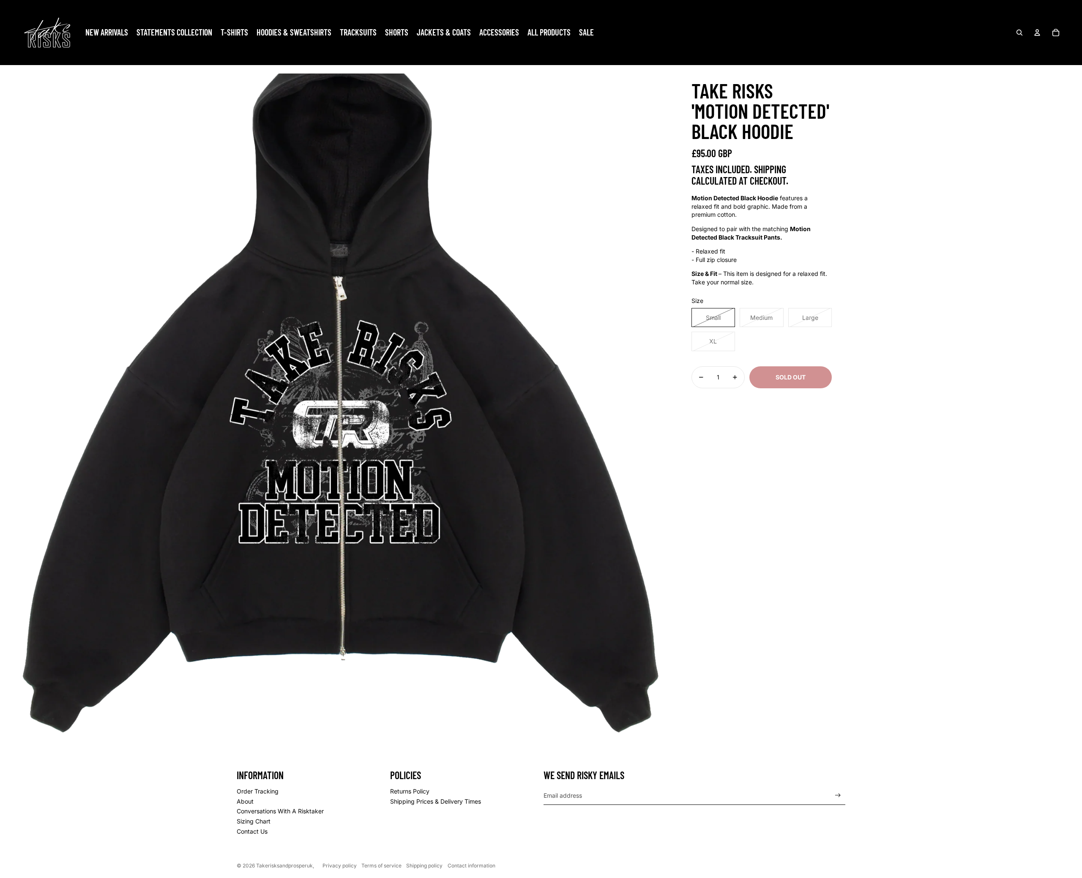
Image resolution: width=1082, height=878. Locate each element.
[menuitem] (106, 32)
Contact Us (252, 831)
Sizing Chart (253, 821)
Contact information (471, 865)
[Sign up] (838, 795)
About (245, 801)
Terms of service (381, 865)
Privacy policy (339, 865)
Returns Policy (409, 791)
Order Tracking (258, 791)
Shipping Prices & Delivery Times (435, 801)
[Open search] (1019, 32)
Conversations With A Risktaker (280, 811)
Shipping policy (424, 865)
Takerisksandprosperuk (284, 865)
